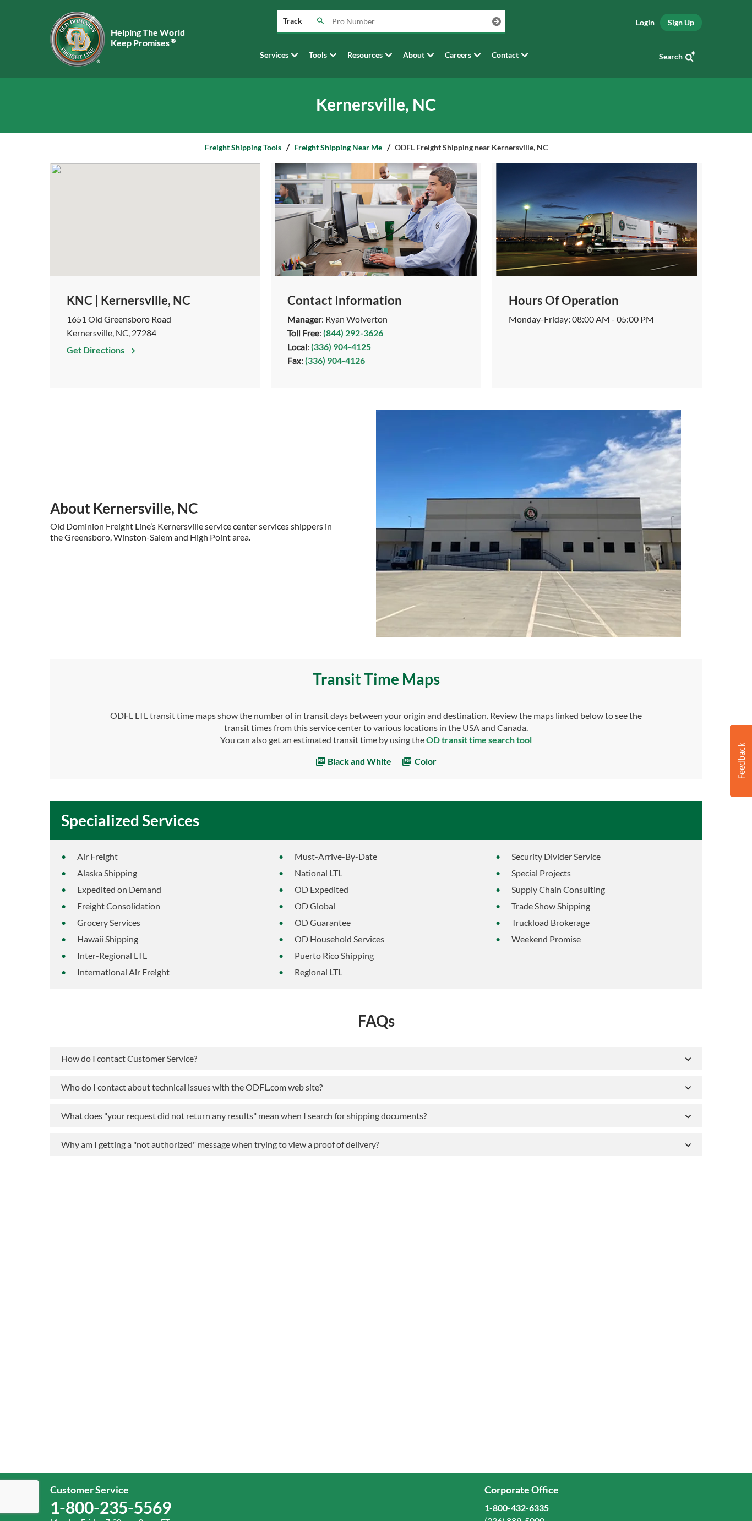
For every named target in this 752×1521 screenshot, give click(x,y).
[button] (741, 761)
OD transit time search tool (479, 739)
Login (645, 22)
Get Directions (96, 350)
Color (425, 761)
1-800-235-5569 (110, 1507)
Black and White (358, 761)
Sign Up (681, 22)
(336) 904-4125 (341, 346)
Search (671, 56)
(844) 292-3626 (353, 333)
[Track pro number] (320, 22)
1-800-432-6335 (516, 1507)
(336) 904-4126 (335, 360)
